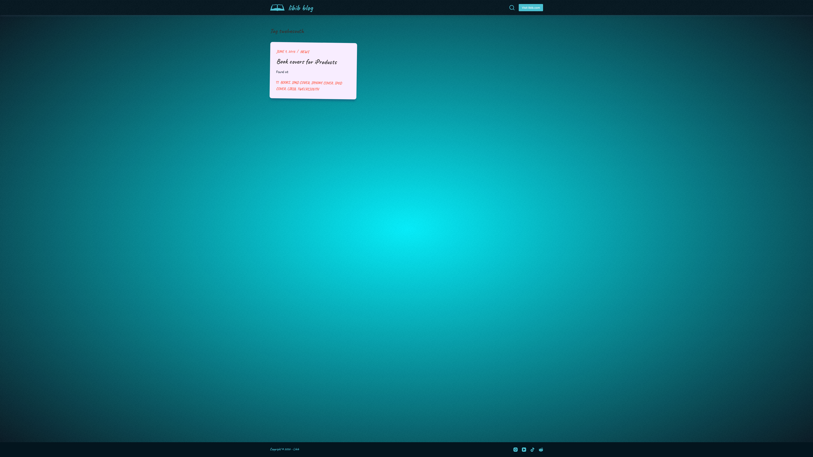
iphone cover (322, 82)
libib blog (300, 8)
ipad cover (300, 82)
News (304, 51)
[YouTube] (524, 449)
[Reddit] (541, 449)
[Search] (511, 7)
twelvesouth (308, 89)
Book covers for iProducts (306, 61)
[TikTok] (532, 449)
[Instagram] (515, 449)
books (285, 82)
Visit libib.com (531, 7)
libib (291, 88)
